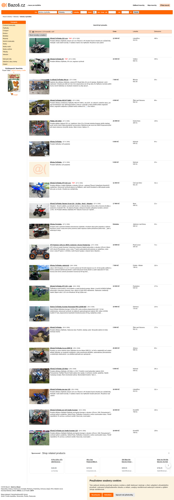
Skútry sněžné (7, 49)
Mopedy (5, 38)
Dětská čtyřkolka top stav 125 (60, 389)
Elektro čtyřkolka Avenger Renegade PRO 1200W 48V (68, 307)
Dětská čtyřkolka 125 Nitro (59, 369)
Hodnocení (17, 489)
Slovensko (20, 496)
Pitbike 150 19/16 (56, 121)
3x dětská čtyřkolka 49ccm (59, 80)
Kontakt (23, 489)
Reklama (30, 489)
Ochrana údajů (45, 489)
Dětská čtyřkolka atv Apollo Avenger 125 (64, 431)
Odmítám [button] (108, 495)
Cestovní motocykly (9, 25)
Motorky (16, 17)
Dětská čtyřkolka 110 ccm (59, 38)
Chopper (6, 30)
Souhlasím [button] (95, 495)
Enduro (5, 33)
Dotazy (10, 489)
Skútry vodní (7, 46)
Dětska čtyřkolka (56, 142)
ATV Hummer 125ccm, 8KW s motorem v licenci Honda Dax (70, 245)
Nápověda (4, 489)
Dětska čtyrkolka (56, 224)
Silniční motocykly (8, 41)
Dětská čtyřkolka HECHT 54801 (60, 100)
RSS (52, 489)
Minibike (5, 36)
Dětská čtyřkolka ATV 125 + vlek (61, 286)
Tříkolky (5, 52)
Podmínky (36, 489)
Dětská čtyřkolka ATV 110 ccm (60, 183)
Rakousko (32, 496)
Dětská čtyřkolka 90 (57, 59)
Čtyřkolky (6, 28)
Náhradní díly (7, 59)
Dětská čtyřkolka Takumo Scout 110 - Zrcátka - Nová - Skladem (71, 203)
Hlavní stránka (7, 17)
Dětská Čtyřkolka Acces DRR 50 (61, 348)
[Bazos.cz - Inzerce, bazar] (13, 6)
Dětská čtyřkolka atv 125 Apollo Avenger (64, 410)
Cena (114, 31)
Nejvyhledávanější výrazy (19, 494)
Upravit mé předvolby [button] (124, 495)
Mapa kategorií (6, 494)
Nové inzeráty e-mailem (38, 35)
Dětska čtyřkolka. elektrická (59, 265)
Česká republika (10, 496)
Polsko (26, 496)
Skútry (5, 44)
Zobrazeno (157, 31)
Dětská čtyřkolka (56, 327)
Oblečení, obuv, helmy (10, 61)
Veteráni (5, 54)
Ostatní (5, 64)
